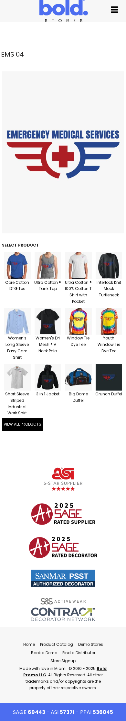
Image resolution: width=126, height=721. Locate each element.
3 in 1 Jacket (47, 394)
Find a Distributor (78, 652)
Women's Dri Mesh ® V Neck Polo (48, 344)
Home (29, 644)
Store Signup (63, 660)
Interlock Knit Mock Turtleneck (109, 289)
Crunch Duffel (108, 394)
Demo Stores (90, 644)
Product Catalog (56, 644)
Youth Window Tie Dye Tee (109, 344)
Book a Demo (44, 652)
